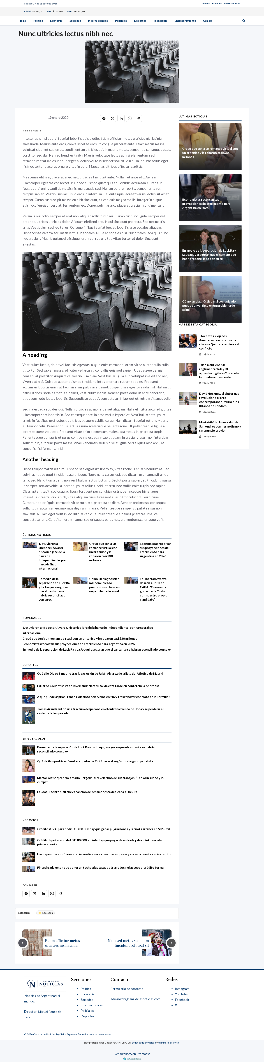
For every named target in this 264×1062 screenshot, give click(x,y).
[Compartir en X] (112, 118)
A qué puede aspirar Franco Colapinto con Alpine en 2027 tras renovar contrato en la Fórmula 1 (104, 697)
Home (22, 20)
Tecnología (160, 20)
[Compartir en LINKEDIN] (121, 118)
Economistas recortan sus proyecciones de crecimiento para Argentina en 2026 (156, 550)
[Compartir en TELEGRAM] (138, 118)
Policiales (121, 20)
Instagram (182, 989)
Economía (217, 3)
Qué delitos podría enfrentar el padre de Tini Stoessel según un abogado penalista (95, 761)
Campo (207, 20)
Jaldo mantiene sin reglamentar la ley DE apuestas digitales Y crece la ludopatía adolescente (219, 371)
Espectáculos (33, 738)
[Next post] (171, 942)
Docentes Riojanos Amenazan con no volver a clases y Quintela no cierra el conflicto (219, 342)
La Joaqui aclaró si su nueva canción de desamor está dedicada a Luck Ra (87, 792)
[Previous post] (22, 942)
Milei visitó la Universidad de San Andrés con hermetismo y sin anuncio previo (220, 426)
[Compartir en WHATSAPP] (129, 118)
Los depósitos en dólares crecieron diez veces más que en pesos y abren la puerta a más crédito (104, 854)
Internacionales (232, 3)
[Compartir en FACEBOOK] (103, 118)
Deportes (140, 20)
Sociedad (75, 20)
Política (206, 3)
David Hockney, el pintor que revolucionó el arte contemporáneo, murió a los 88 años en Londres (219, 400)
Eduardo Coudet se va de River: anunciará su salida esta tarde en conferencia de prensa (98, 686)
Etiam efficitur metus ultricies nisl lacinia (62, 943)
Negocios (30, 820)
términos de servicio (169, 1042)
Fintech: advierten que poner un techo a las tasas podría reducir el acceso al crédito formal (100, 867)
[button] (244, 20)
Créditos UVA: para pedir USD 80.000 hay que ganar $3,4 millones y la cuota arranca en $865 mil (103, 829)
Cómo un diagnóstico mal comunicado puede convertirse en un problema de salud (104, 585)
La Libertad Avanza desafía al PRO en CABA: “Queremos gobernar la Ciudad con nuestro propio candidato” (153, 589)
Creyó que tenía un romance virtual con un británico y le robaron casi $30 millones (103, 552)
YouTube (181, 994)
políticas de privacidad (144, 1042)
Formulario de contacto (127, 989)
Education (47, 912)
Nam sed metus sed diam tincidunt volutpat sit (128, 943)
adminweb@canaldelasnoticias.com (135, 999)
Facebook (182, 1000)
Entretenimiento (185, 20)
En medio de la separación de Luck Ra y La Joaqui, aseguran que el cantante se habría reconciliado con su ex (54, 589)
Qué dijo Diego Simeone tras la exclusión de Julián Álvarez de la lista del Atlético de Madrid (100, 673)
